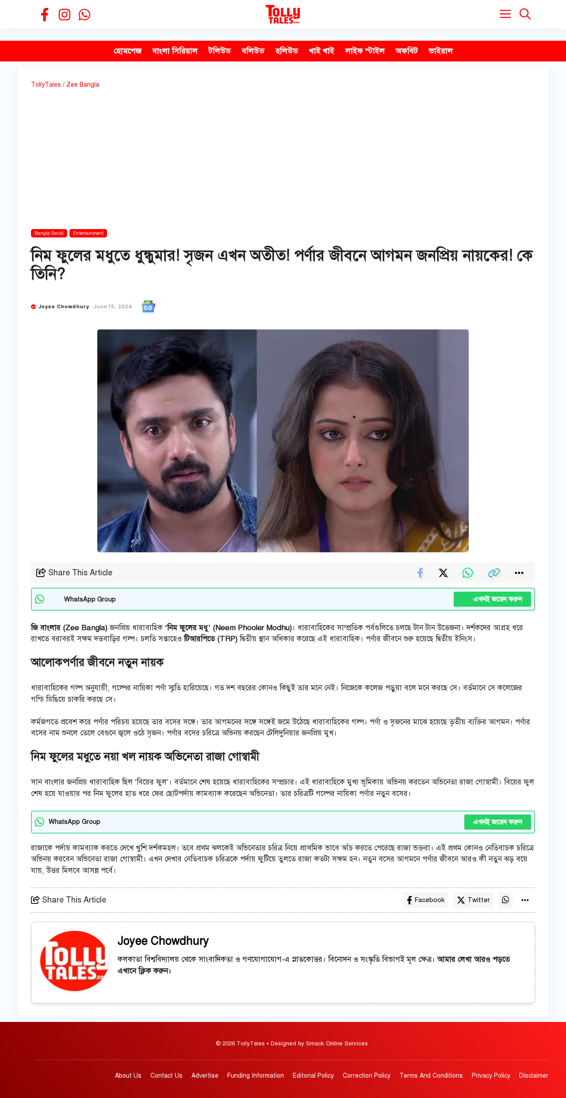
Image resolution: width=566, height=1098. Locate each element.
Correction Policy (366, 1075)
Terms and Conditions (431, 1075)
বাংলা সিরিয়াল (175, 51)
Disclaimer (533, 1075)
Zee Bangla (82, 84)
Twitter (478, 900)
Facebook (429, 900)
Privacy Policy (491, 1075)
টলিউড (220, 51)
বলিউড (253, 51)
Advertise (204, 1075)
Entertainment (88, 233)
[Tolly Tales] (283, 14)
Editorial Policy (313, 1075)
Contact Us (166, 1075)
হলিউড (286, 51)
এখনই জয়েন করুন (492, 599)
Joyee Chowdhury (64, 306)
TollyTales (46, 84)
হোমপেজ (128, 51)
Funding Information (255, 1075)
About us (128, 1075)
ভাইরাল (441, 51)
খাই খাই (321, 51)
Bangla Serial (49, 233)
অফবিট (407, 51)
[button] (525, 14)
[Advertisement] (283, 160)
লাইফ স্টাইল (365, 51)
